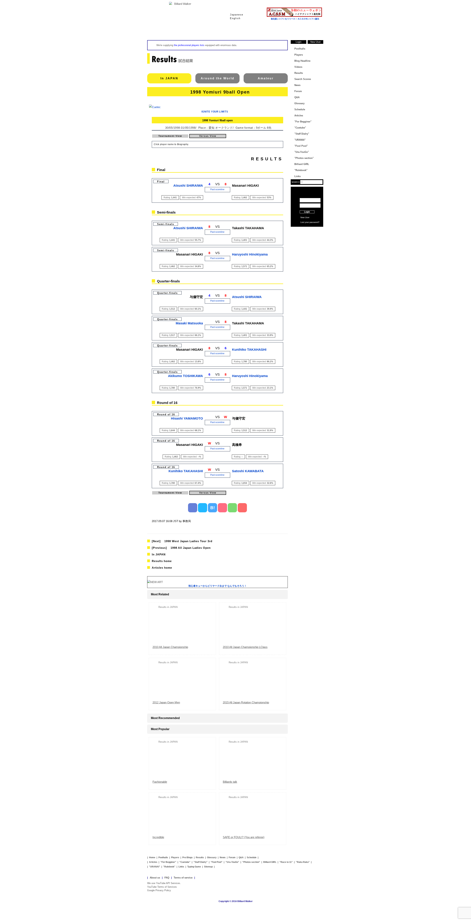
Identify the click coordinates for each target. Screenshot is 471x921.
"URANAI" (300, 139)
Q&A (297, 97)
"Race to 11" (286, 862)
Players (221, 31)
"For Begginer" (302, 121)
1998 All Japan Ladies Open (181, 547)
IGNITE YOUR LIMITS (214, 111)
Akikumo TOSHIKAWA (185, 376)
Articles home (162, 567)
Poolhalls (191, 31)
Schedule (299, 109)
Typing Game (194, 866)
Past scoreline (217, 189)
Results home (162, 561)
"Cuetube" (300, 127)
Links (297, 176)
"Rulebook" (300, 170)
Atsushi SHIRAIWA (188, 185)
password (313, 222)
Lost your (304, 222)
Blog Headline (302, 60)
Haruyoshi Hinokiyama (250, 254)
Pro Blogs (187, 857)
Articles (298, 115)
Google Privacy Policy (159, 890)
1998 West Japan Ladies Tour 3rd (182, 541)
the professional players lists (189, 45)
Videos (298, 67)
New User (315, 41)
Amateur (266, 78)
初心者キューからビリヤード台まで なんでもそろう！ (217, 585)
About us (155, 877)
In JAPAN (169, 78)
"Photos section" (304, 158)
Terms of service (183, 877)
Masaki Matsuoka (189, 323)
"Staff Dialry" (301, 133)
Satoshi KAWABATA (248, 471)
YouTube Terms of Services (162, 886)
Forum (298, 91)
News (309, 31)
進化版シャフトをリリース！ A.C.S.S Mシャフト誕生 (295, 19)
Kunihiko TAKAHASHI (249, 349)
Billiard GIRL (301, 164)
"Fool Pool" (301, 146)
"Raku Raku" (303, 862)
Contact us (307, 237)
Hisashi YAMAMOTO (187, 418)
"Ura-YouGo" (301, 152)
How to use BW (307, 231)
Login (298, 41)
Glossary (279, 31)
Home (162, 31)
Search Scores (302, 79)
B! (212, 507)
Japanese (236, 14)
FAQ (166, 877)
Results (250, 31)
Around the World (217, 78)
